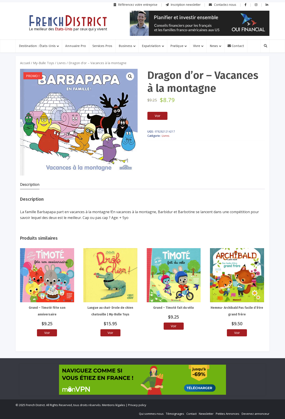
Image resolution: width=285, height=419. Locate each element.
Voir (157, 116)
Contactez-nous (224, 4)
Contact (237, 46)
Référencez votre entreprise (137, 4)
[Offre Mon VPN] (142, 380)
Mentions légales (113, 405)
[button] (130, 76)
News (214, 46)
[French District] (68, 20)
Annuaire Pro (75, 46)
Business (125, 46)
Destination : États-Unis (37, 46)
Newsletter (206, 414)
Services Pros (102, 46)
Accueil (25, 63)
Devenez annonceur (255, 414)
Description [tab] (29, 184)
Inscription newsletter (185, 4)
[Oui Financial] (199, 23)
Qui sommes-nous (151, 414)
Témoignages (175, 414)
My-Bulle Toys (43, 63)
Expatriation (151, 46)
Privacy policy (137, 405)
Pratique (176, 46)
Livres (61, 63)
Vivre (196, 46)
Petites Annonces (227, 414)
